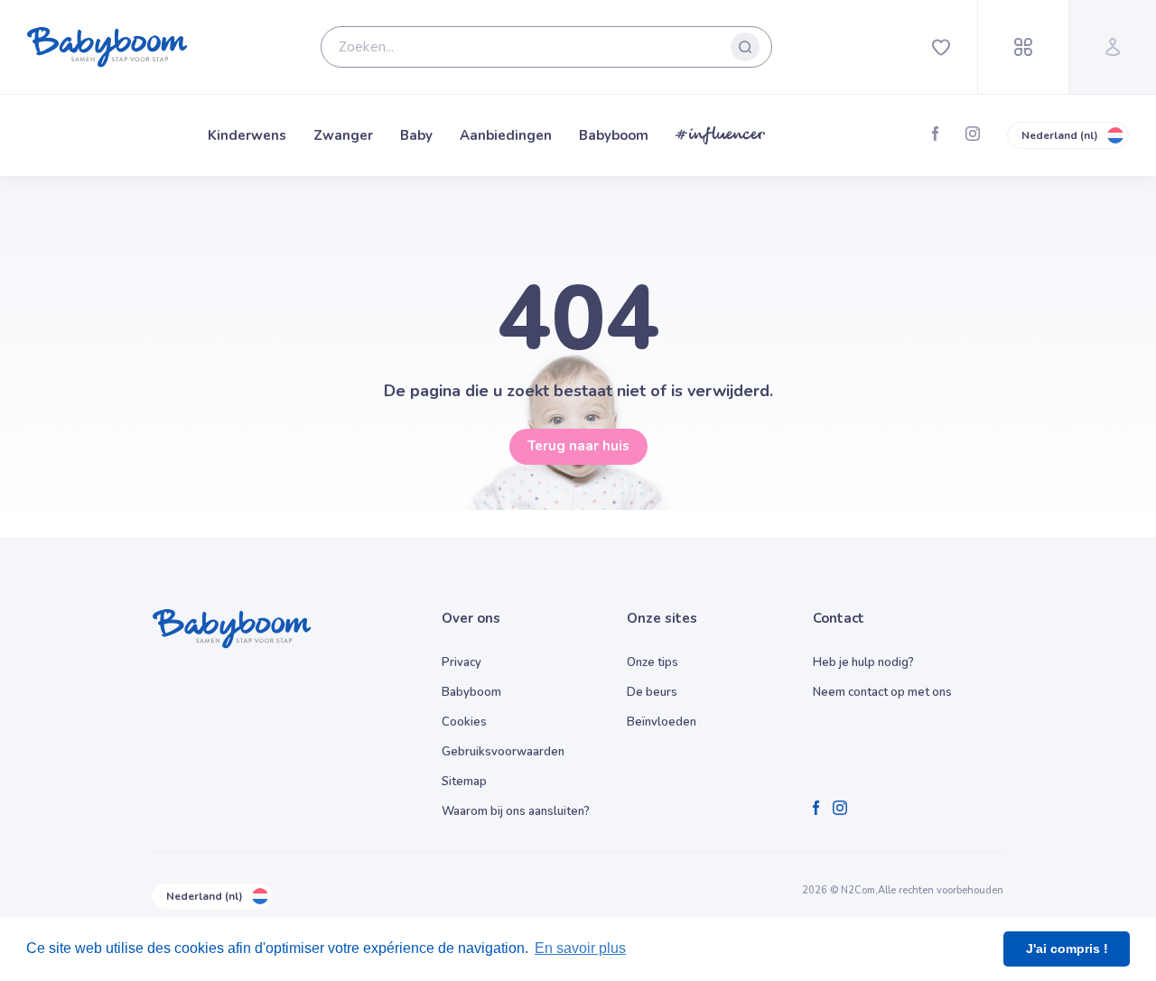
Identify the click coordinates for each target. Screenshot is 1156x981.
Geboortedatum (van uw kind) (238, 316)
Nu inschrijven (578, 596)
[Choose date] (534, 343)
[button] (354, 470)
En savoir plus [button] (580, 948)
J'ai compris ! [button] (1067, 948)
